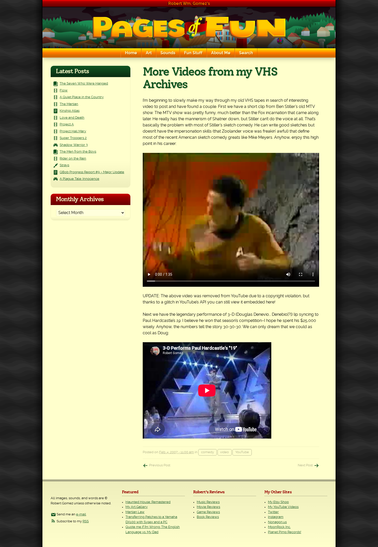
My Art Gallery (136, 507)
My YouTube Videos (283, 507)
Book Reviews (208, 517)
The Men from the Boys (78, 151)
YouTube (242, 452)
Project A (67, 124)
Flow (64, 90)
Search (246, 53)
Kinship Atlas (69, 111)
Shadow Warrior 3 (74, 145)
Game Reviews (208, 512)
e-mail (81, 514)
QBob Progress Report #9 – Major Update (92, 172)
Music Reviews (208, 502)
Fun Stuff (193, 53)
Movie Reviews (208, 507)
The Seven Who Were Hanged (84, 83)
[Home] (189, 28)
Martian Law (135, 512)
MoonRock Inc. (279, 527)
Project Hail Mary (73, 131)
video (224, 452)
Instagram (275, 517)
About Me (220, 53)
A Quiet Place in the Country (82, 97)
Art (149, 53)
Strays (64, 165)
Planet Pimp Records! (284, 532)
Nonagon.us (277, 522)
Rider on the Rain (73, 158)
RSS (86, 521)
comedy (207, 452)
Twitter (273, 512)
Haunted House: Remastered (147, 502)
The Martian (69, 104)
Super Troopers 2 (73, 138)
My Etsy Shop (278, 502)
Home (131, 53)
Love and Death (72, 117)
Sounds (167, 53)
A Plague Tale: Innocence (79, 179)
